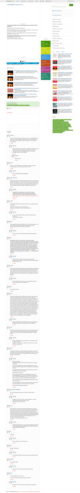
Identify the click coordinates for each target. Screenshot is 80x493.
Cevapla (11, 143)
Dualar (18, 1)
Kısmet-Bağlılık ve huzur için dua (19, 5)
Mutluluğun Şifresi (9, 5)
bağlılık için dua (9, 105)
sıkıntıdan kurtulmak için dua (57, 127)
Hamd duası (64, 124)
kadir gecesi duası (56, 126)
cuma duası (55, 124)
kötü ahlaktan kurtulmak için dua (58, 125)
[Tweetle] (23, 61)
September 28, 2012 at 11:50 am (14, 460)
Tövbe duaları (56, 45)
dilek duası (61, 119)
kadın (65, 125)
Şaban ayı (66, 123)
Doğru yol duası (65, 127)
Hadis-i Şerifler (30, 1)
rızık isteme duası (70, 130)
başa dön (19, 63)
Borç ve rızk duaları (57, 19)
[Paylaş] (21, 61)
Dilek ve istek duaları (57, 21)
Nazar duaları (56, 33)
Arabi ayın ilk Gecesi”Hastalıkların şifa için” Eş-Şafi (68, 109)
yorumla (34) (27, 63)
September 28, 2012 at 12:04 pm (17, 467)
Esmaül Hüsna (23, 1)
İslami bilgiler (44, 74)
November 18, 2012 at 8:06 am (17, 453)
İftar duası (62, 123)
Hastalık (36, 1)
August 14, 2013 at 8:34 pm (16, 213)
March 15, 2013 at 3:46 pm (16, 257)
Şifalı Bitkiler (42, 1)
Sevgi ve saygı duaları (57, 38)
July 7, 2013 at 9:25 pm (13, 222)
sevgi (65, 119)
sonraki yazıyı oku (11, 63)
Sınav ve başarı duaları (57, 43)
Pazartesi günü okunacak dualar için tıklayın (59, 6)
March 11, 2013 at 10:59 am (14, 294)
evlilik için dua (15, 105)
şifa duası (68, 124)
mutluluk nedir (55, 120)
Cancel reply (9, 112)
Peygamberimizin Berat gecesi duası (58, 131)
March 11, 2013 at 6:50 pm (14, 266)
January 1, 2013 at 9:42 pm (16, 423)
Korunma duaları (56, 31)
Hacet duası (57, 119)
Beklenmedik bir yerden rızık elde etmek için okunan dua (25, 70)
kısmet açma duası (21, 105)
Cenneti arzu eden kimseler (12, 104)
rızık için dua (27, 105)
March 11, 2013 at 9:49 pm (16, 279)
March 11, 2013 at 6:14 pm (16, 320)
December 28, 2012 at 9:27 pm (17, 439)
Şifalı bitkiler (44, 61)
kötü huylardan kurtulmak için (57, 130)
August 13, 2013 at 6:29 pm (14, 202)
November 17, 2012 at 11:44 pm (14, 446)
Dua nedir (64, 130)
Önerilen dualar (56, 36)
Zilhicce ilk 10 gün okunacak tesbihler (65, 126)
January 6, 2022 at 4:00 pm (14, 136)
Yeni (53, 51)
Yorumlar (62, 51)
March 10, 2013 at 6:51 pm (14, 328)
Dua (53, 119)
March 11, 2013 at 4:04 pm (14, 287)
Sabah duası (59, 124)
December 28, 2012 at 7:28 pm (14, 432)
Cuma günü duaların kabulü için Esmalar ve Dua (23, 76)
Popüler (57, 51)
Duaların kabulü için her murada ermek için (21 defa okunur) (26, 82)
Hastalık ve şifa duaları (57, 28)
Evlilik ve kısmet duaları (57, 24)
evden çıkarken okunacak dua (57, 132)
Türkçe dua (68, 125)
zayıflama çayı (69, 119)
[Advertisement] (23, 15)
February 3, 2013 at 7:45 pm (14, 390)
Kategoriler (49, 1)
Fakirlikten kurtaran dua (56, 123)
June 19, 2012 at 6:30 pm (13, 474)
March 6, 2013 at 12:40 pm (14, 349)
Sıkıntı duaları (56, 40)
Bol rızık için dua (61, 120)
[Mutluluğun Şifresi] (10, 1)
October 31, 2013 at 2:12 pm (16, 190)
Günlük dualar (56, 26)
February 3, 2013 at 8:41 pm (16, 397)
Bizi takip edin (71, 1)
